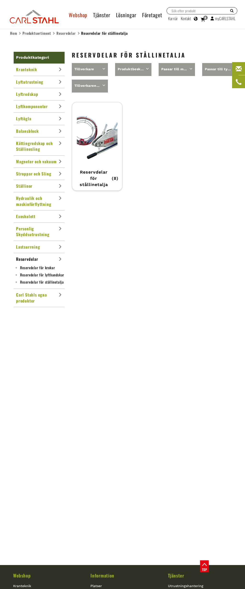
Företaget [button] (152, 15)
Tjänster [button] (101, 15)
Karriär (173, 18)
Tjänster (176, 575)
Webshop (22, 575)
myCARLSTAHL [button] (225, 18)
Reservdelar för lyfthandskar (42, 274)
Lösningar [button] (126, 15)
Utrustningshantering (185, 586)
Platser (96, 586)
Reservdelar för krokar (37, 267)
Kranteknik (22, 586)
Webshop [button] (78, 15)
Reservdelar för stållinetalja (42, 282)
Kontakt (186, 18)
